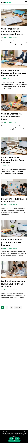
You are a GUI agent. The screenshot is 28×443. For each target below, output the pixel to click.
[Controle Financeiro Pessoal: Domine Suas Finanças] (14, 146)
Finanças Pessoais (12, 37)
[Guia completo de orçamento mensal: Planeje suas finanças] (14, 17)
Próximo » (18, 307)
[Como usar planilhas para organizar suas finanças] (14, 228)
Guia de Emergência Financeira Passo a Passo (11, 116)
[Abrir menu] (26, 2)
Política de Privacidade (14, 440)
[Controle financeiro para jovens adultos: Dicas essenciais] (14, 269)
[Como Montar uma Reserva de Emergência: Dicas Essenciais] (14, 59)
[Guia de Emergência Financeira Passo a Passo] (14, 102)
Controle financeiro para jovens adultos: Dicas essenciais (13, 284)
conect (6, 2)
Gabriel (4, 37)
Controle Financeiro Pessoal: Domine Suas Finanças (12, 160)
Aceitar (11, 438)
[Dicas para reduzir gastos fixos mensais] (14, 187)
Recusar (17, 438)
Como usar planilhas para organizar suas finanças (11, 242)
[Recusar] (26, 436)
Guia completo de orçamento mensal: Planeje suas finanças (12, 31)
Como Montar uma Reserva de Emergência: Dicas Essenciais (13, 73)
